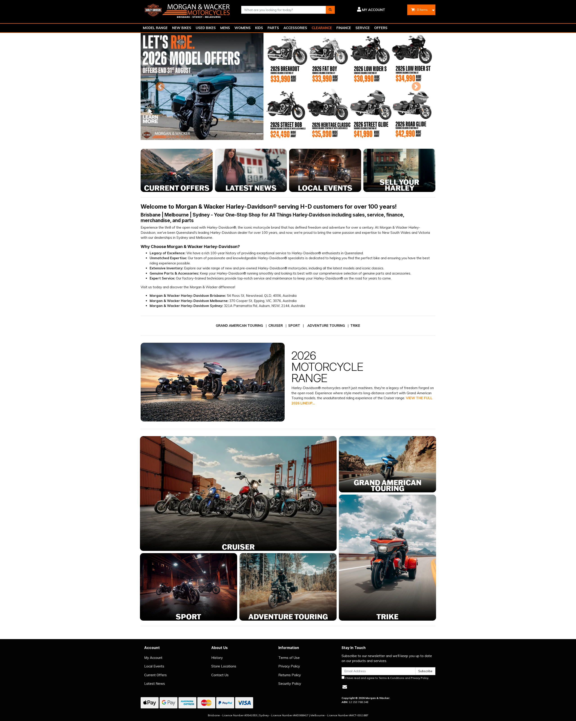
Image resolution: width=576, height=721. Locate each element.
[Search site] (330, 10)
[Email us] (344, 687)
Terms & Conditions (391, 678)
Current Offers (155, 675)
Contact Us (220, 675)
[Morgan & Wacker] (187, 9)
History (217, 658)
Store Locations (223, 666)
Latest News (154, 683)
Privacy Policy (289, 666)
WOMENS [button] (242, 28)
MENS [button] (225, 28)
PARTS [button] (273, 28)
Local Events (154, 666)
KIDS (259, 28)
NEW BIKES (181, 28)
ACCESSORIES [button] (295, 28)
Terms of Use (289, 658)
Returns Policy (289, 675)
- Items (421, 10)
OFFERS (380, 28)
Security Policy (289, 683)
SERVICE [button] (363, 28)
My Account (153, 658)
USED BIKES (206, 28)
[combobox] (283, 10)
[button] (363, 9)
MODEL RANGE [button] (155, 28)
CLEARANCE (322, 28)
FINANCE (343, 28)
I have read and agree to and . (386, 678)
